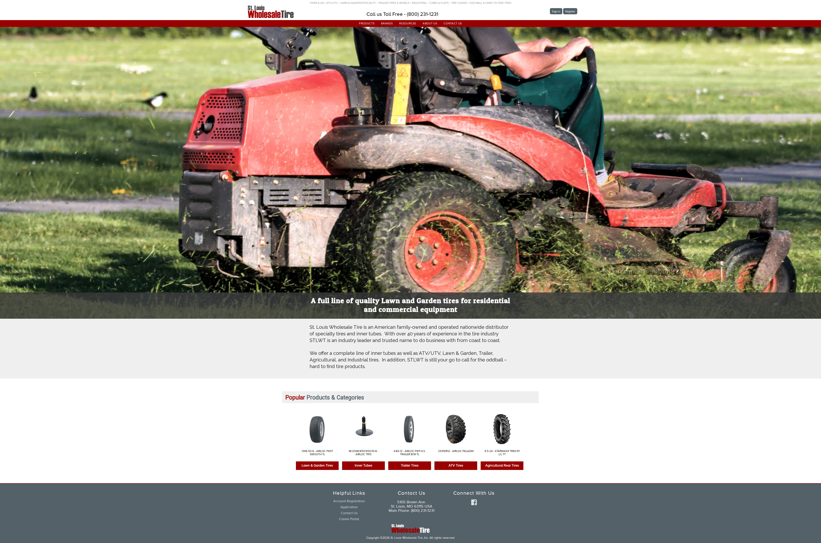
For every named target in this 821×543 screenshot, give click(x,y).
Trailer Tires (409, 466)
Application (349, 507)
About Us (430, 23)
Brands (387, 23)
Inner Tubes (363, 466)
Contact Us (453, 23)
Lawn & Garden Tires (317, 466)
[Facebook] (474, 503)
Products (367, 23)
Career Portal (349, 519)
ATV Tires (456, 466)
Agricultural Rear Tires (502, 466)
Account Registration (349, 501)
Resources (407, 23)
